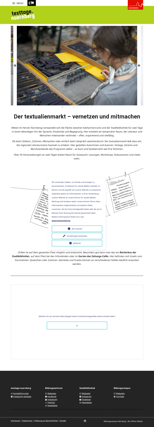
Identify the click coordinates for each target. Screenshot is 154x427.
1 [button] (62, 107)
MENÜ (14, 3)
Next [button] (139, 65)
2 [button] (66, 107)
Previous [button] (15, 65)
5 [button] (77, 107)
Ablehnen (77, 243)
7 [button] (84, 107)
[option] (77, 65)
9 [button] (91, 107)
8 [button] (88, 107)
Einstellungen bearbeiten (77, 236)
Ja (77, 325)
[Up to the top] (85, 420)
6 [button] (80, 107)
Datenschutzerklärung (61, 221)
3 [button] (70, 107)
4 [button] (73, 107)
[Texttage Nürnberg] (23, 14)
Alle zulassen (77, 229)
